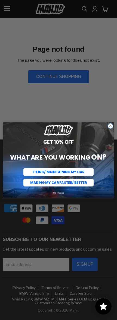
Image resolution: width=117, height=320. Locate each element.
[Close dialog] (110, 125)
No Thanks (58, 193)
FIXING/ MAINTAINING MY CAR (58, 172)
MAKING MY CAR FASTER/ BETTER (58, 182)
